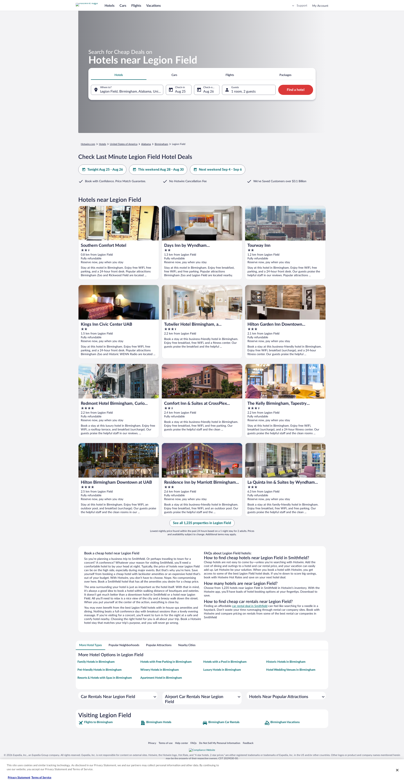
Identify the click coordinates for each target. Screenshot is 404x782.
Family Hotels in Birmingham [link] (96, 661)
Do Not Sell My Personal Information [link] (219, 743)
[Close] (397, 770)
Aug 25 (180, 91)
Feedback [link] (248, 743)
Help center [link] (181, 743)
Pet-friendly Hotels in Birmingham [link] (99, 669)
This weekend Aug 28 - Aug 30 (161, 169)
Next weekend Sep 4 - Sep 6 (220, 169)
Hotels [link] (102, 144)
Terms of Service (41, 777)
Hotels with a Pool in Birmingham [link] (225, 661)
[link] (109, 722)
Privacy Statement (19, 777)
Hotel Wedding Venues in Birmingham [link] (290, 669)
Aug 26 (208, 91)
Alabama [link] (146, 144)
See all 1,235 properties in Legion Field (202, 523)
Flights (136, 5)
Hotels (109, 5)
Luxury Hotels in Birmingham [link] (222, 669)
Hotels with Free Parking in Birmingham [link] (166, 661)
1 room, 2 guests (243, 91)
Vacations (153, 5)
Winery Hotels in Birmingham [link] (159, 669)
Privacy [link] (152, 743)
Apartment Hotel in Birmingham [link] (161, 677)
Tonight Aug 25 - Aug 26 (105, 169)
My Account (320, 5)
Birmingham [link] (161, 144)
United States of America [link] (123, 144)
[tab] (118, 75)
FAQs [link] (193, 743)
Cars (123, 5)
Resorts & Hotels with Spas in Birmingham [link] (104, 677)
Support (302, 5)
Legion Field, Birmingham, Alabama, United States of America (131, 91)
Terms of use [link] (166, 743)
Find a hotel (295, 90)
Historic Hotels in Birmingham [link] (286, 661)
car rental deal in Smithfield (249, 606)
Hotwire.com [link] (88, 144)
